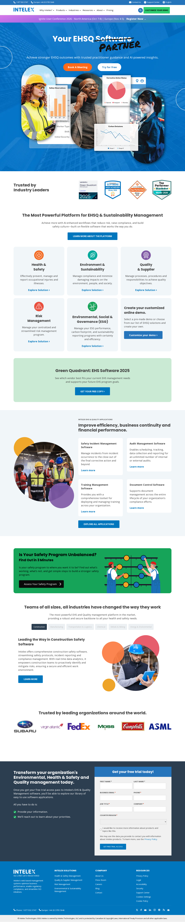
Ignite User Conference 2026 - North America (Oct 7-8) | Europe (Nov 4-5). (92, 18)
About (100, 10)
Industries (74, 10)
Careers (98, 884)
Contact (98, 892)
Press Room (100, 880)
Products (60, 10)
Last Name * (139, 781)
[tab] (39, 627)
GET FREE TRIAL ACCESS (113, 846)
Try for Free (109, 67)
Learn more (88, 470)
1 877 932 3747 (22, 2)
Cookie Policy (142, 901)
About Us (99, 876)
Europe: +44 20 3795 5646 (44, 2)
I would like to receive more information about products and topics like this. (130, 829)
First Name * (106, 781)
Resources (88, 10)
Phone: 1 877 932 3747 (26, 910)
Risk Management (62, 884)
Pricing (109, 10)
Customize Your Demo (156, 10)
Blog (97, 888)
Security (139, 888)
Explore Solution (39, 290)
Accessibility (141, 884)
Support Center (153, 2)
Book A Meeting (77, 67)
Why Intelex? (46, 10)
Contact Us (136, 2)
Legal (138, 880)
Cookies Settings (143, 897)
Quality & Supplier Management (68, 880)
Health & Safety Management (67, 876)
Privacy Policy (150, 839)
